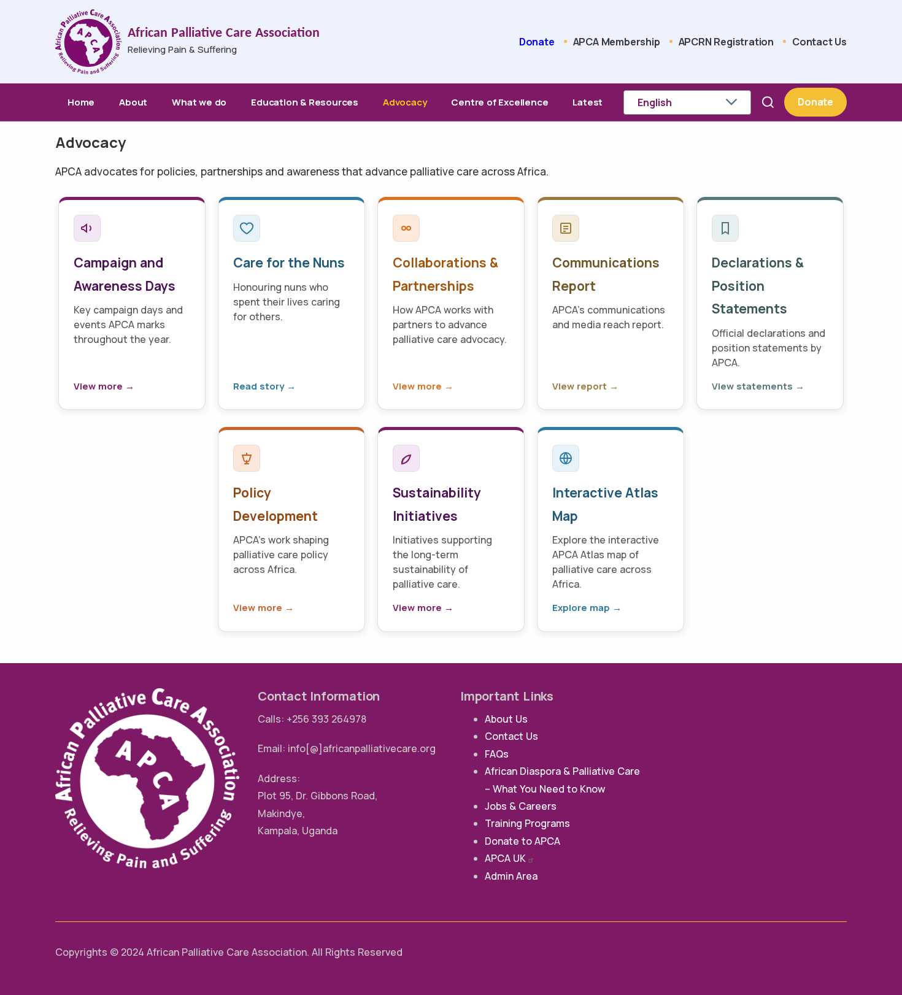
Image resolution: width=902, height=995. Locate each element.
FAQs (497, 754)
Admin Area (511, 876)
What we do (199, 102)
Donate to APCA (522, 841)
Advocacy (404, 102)
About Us (506, 719)
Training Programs (527, 823)
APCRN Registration (726, 41)
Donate (537, 41)
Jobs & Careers (521, 806)
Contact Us (819, 41)
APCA (505, 858)
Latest (587, 102)
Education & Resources (304, 102)
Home (80, 102)
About (133, 102)
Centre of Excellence (499, 102)
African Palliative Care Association (224, 33)
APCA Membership (616, 41)
